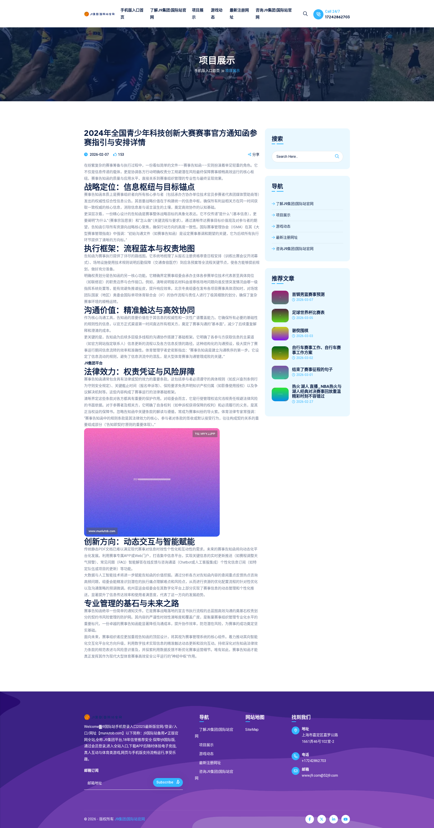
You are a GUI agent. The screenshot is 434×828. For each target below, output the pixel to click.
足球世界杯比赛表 (308, 312)
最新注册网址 (239, 13)
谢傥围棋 (300, 330)
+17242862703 (314, 761)
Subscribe (165, 782)
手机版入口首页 (132, 13)
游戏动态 (216, 13)
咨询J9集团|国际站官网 (274, 13)
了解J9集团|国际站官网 (168, 13)
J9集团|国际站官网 (130, 819)
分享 (255, 154)
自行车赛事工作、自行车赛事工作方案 (316, 350)
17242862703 (337, 17)
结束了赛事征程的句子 (312, 369)
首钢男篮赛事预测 (308, 294)
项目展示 (197, 13)
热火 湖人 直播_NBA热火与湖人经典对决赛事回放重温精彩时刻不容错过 (317, 391)
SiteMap (252, 729)
